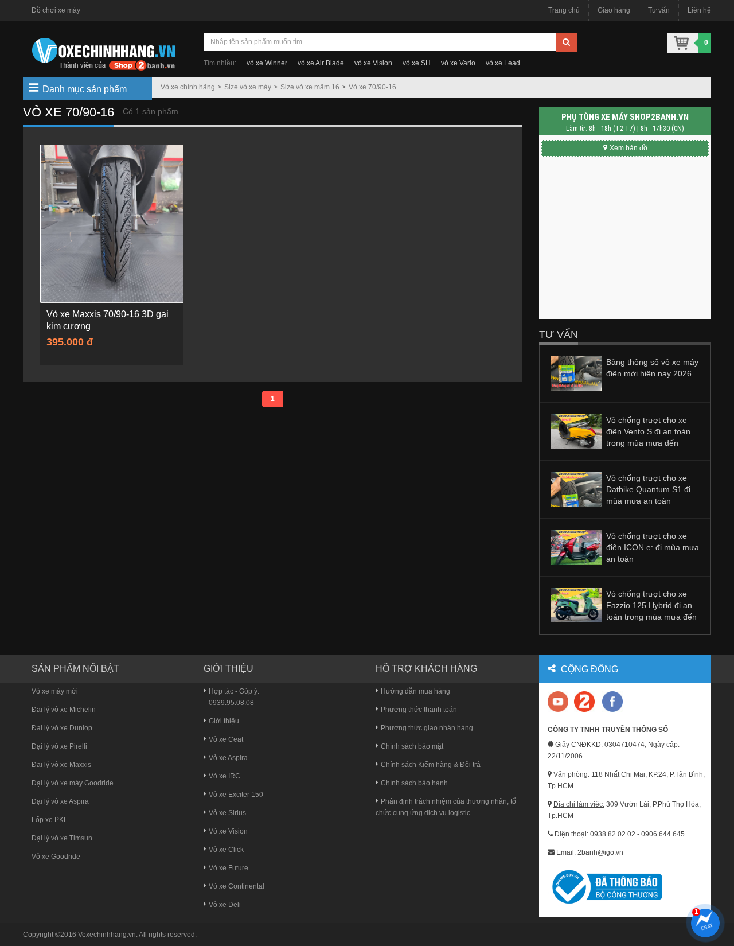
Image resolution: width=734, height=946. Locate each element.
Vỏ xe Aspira (228, 758)
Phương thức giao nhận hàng (427, 728)
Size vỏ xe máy (247, 87)
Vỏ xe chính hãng (188, 87)
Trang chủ (564, 10)
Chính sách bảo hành (414, 783)
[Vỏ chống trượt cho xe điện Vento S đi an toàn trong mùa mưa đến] (576, 431)
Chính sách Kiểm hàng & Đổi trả (431, 765)
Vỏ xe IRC (224, 776)
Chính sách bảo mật (412, 746)
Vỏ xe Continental (236, 886)
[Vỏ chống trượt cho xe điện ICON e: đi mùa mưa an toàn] (576, 547)
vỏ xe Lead (503, 63)
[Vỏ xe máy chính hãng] (612, 702)
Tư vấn (659, 10)
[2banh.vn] (559, 702)
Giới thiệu (224, 721)
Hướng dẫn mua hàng (415, 691)
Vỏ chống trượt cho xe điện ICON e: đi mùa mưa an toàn (652, 547)
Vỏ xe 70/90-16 (372, 87)
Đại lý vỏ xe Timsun (62, 838)
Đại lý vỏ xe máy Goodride (73, 783)
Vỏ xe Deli (225, 905)
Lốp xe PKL (50, 820)
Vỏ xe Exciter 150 (236, 795)
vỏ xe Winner (267, 63)
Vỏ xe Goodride (56, 856)
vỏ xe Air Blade (321, 63)
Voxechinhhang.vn (107, 935)
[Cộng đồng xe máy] (584, 702)
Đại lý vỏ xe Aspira (60, 801)
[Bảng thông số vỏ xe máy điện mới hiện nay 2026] (576, 373)
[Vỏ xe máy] (103, 53)
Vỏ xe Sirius (227, 813)
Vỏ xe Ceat (226, 739)
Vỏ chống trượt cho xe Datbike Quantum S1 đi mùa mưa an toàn (648, 489)
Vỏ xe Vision (228, 831)
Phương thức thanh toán (419, 710)
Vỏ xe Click (226, 850)
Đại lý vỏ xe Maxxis (61, 765)
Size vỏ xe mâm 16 (309, 87)
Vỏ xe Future (228, 868)
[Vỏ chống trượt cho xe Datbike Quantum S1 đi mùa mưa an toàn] (576, 489)
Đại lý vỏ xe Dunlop (62, 728)
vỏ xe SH (417, 63)
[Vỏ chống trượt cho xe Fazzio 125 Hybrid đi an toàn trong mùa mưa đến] (576, 605)
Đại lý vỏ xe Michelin (64, 710)
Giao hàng (614, 10)
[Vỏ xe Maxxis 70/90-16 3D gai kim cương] (112, 224)
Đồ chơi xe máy (56, 10)
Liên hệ (699, 10)
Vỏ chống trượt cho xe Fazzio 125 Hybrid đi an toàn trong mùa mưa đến (651, 605)
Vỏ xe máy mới (55, 691)
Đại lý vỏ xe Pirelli (59, 746)
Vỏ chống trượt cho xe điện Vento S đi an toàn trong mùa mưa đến (648, 431)
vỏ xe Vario (458, 63)
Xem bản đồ (628, 148)
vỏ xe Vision (373, 63)
